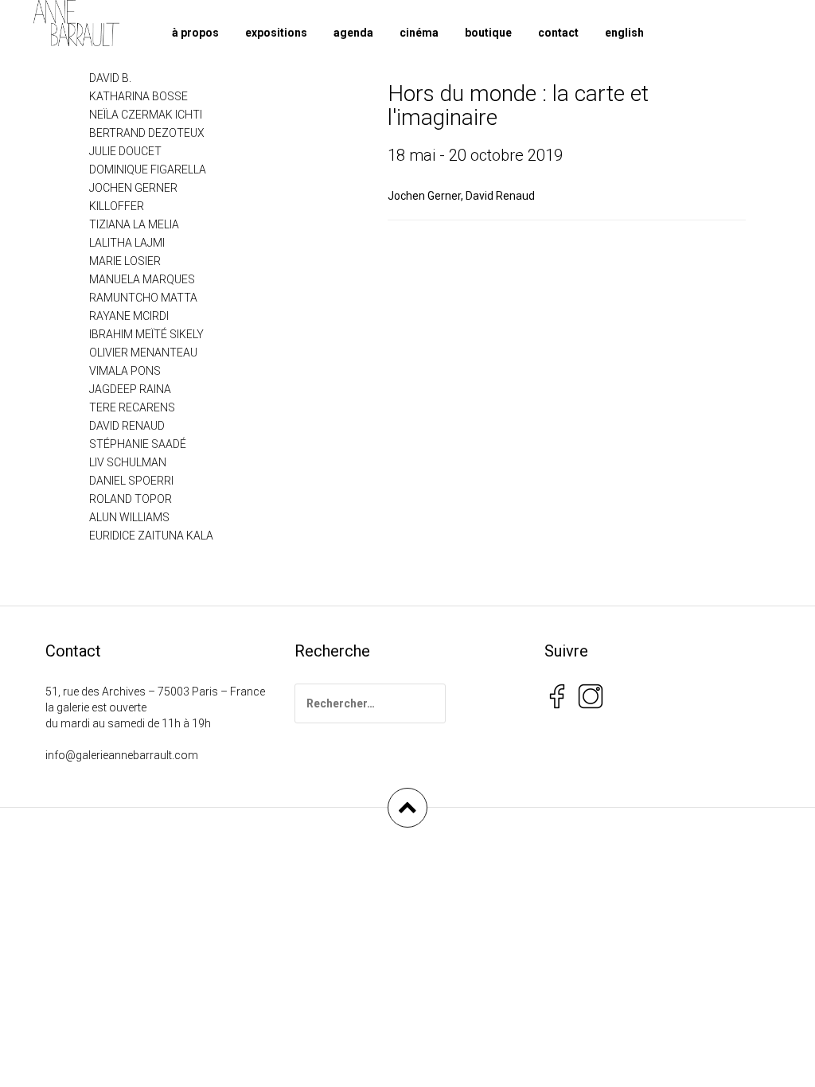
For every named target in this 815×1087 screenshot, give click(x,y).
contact (558, 32)
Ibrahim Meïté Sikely (146, 334)
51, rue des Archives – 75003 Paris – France (155, 691)
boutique (488, 32)
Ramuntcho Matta (143, 297)
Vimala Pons (125, 370)
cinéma (419, 32)
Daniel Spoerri (131, 480)
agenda (353, 32)
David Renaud (500, 195)
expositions (276, 32)
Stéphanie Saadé (137, 444)
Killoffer (116, 206)
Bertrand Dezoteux (147, 133)
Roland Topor (130, 499)
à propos (195, 32)
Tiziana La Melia (134, 224)
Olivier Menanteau (143, 352)
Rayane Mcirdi (129, 316)
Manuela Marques (142, 279)
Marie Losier (125, 261)
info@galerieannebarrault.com (121, 755)
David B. (110, 78)
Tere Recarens (132, 407)
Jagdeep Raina (130, 389)
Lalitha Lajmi (127, 242)
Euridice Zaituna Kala (151, 535)
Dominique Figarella (147, 169)
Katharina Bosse (138, 96)
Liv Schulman (127, 462)
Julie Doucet (125, 151)
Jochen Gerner (424, 195)
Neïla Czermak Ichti (145, 114)
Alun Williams (129, 517)
